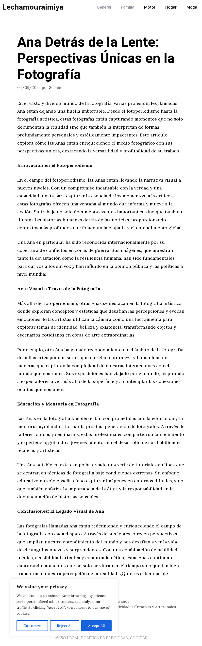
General (104, 7)
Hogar (171, 7)
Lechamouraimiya (32, 7)
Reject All (64, 625)
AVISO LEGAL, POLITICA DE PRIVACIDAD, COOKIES (101, 637)
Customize (32, 625)
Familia (127, 7)
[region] (64, 607)
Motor (149, 7)
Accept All (96, 625)
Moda (191, 7)
